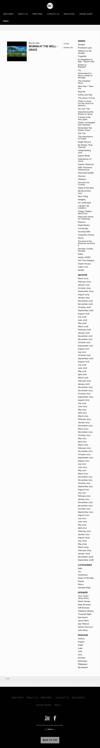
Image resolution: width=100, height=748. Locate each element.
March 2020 (83, 278)
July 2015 (82, 403)
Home (7, 679)
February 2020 (84, 282)
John (80, 651)
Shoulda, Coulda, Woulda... (85, 250)
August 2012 (83, 461)
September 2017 (85, 346)
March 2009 (83, 547)
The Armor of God (86, 98)
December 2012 (85, 451)
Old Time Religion (86, 260)
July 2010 (82, 518)
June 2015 (82, 406)
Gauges (81, 44)
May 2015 (82, 410)
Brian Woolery (84, 604)
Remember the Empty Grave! (85, 129)
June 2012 (82, 467)
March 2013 (83, 445)
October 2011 (84, 483)
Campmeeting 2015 (84, 151)
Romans (81, 658)
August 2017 (83, 349)
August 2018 (83, 314)
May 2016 (82, 371)
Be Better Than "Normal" (85, 146)
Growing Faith (84, 231)
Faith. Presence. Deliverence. (85, 168)
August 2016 (83, 361)
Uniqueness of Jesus (84, 160)
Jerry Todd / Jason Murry (84, 597)
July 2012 (82, 464)
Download (68, 48)
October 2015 (84, 393)
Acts (80, 654)
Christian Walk (84, 587)
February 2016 (84, 381)
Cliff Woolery (84, 608)
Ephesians (82, 661)
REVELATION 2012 (84, 192)
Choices (81, 176)
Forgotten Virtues (86, 235)
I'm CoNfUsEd (84, 203)
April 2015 (82, 413)
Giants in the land (85, 188)
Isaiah (80, 645)
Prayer (81, 581)
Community (83, 228)
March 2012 (83, 474)
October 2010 (84, 509)
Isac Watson (83, 624)
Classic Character (86, 164)
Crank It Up (83, 267)
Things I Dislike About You (85, 212)
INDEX (6, 21)
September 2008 (85, 560)
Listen (66, 44)
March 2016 (83, 378)
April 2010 (82, 528)
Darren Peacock (85, 627)
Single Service (84, 142)
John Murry (83, 630)
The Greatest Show (84, 82)
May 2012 (82, 470)
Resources (69, 14)
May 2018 (82, 323)
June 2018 (82, 320)
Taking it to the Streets (85, 52)
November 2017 (85, 339)
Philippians (82, 664)
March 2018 (83, 326)
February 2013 (84, 448)
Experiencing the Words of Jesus (85, 113)
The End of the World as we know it (86, 243)
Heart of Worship (86, 578)
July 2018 (82, 317)
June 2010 (82, 521)
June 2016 (82, 368)
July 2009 (82, 541)
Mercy (81, 584)
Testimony (83, 575)
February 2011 (84, 496)
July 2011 (82, 493)
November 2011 (85, 480)
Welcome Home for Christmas (85, 218)
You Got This (84, 109)
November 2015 (85, 390)
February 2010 (84, 531)
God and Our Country (83, 183)
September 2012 (85, 457)
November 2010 (85, 505)
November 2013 (85, 432)
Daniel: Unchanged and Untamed (86, 123)
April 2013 (82, 442)
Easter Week (84, 156)
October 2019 (84, 288)
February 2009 (84, 550)
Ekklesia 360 (49, 729)
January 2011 (83, 499)
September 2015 (85, 397)
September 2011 (85, 486)
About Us (23, 14)
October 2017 (84, 342)
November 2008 (85, 557)
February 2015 (84, 419)
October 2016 (84, 355)
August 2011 (83, 489)
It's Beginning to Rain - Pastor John (86, 60)
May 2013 (82, 438)
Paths (80, 254)
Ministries (37, 14)
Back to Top (50, 740)
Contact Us (53, 14)
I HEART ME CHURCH (83, 207)
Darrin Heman (84, 601)
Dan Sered (83, 617)
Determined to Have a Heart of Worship (85, 75)
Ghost (80, 238)
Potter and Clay (85, 95)
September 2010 (85, 512)
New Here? (8, 14)
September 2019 (85, 291)
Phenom (82, 222)
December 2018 (85, 301)
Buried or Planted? (82, 66)
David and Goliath (86, 173)
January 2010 (84, 534)
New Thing (83, 196)
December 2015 (85, 387)
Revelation (83, 667)
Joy (79, 70)
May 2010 (82, 525)
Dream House (84, 264)
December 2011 (85, 477)
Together (82, 56)
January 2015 (84, 422)
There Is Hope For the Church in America (85, 103)
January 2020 (84, 285)
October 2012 (84, 454)
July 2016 (82, 365)
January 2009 (84, 553)
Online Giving (86, 14)
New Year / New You (85, 87)
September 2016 (85, 358)
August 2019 (83, 294)
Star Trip (82, 133)
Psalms (81, 642)
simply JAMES (84, 257)
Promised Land (85, 48)
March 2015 (83, 416)
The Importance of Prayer (85, 137)
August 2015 (83, 400)
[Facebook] (54, 717)
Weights (82, 199)
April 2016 (82, 374)
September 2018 (85, 310)
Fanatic (81, 270)
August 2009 (84, 537)
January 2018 (84, 333)
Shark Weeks (84, 225)
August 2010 (83, 515)
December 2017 (85, 336)
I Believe (82, 179)
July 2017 (82, 352)
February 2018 (84, 329)
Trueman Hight (84, 614)
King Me (81, 91)
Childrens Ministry (86, 611)
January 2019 (84, 298)
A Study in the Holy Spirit (84, 118)
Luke (80, 648)
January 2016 (84, 384)
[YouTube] (46, 717)
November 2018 (85, 304)
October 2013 (84, 435)
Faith (80, 568)
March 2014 (83, 429)
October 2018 (84, 307)
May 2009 (82, 544)
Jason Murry (83, 620)
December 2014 (85, 425)
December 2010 (85, 502)
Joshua (81, 638)
